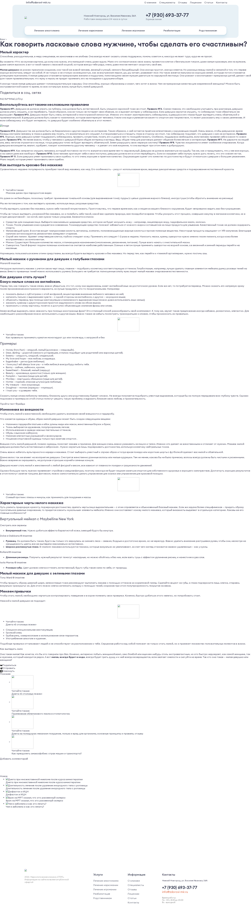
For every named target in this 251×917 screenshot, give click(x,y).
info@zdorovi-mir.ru (38, 2)
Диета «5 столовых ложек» (21, 624)
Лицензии (195, 2)
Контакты (221, 2)
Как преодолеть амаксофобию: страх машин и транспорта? (47, 753)
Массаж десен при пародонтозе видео (29, 192)
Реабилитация (172, 30)
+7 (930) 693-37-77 (167, 15)
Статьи (208, 2)
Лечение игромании (133, 30)
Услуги (98, 874)
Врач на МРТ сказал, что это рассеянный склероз (34, 800)
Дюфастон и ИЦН (16, 794)
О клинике (150, 2)
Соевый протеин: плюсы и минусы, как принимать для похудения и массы (48, 497)
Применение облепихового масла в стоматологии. (41, 713)
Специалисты (167, 2)
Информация (136, 874)
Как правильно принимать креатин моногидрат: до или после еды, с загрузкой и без (55, 337)
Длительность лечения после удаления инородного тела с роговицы (45, 788)
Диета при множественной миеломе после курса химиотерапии (43, 782)
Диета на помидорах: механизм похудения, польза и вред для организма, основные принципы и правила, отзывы (77, 733)
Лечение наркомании (90, 30)
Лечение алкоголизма (46, 30)
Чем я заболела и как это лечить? (25, 806)
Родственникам (208, 30)
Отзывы (182, 2)
